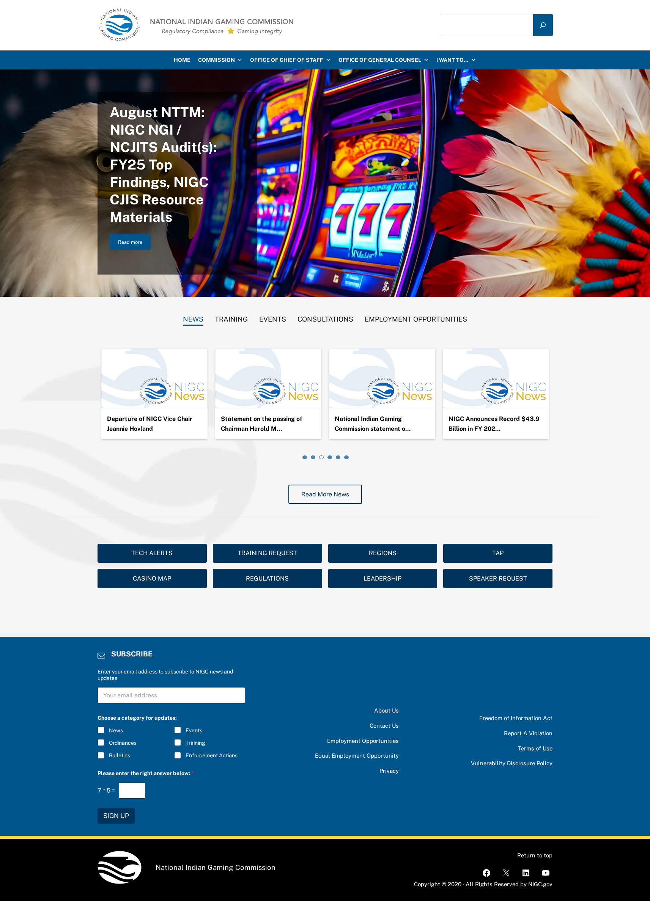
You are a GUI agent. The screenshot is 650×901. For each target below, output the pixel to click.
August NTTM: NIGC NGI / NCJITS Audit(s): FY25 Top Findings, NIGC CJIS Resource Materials (163, 164)
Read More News (325, 494)
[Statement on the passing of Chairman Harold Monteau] (268, 378)
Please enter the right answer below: (146, 773)
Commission (216, 60)
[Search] (543, 25)
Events (194, 730)
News (116, 730)
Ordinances (123, 743)
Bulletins (119, 755)
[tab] (193, 317)
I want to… (452, 60)
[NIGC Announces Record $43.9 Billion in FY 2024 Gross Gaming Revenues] (496, 378)
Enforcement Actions (212, 755)
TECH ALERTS (152, 553)
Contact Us (384, 725)
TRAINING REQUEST (267, 553)
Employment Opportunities (363, 741)
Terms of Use (535, 748)
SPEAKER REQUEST (498, 578)
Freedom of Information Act (515, 718)
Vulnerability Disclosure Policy (511, 763)
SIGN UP (116, 815)
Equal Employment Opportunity (357, 755)
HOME (182, 60)
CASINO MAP (152, 578)
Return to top (534, 855)
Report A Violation (528, 733)
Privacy (389, 771)
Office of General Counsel (379, 60)
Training (195, 743)
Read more (134, 243)
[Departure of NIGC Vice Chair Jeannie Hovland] (154, 378)
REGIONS (383, 553)
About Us (386, 710)
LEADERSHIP (382, 578)
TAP (498, 553)
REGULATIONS (267, 578)
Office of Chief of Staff (286, 60)
